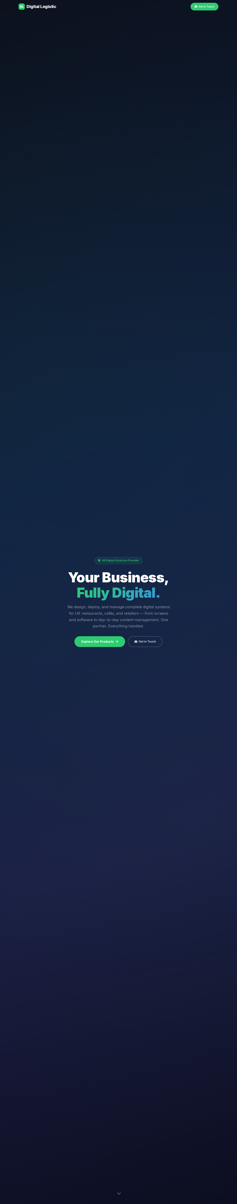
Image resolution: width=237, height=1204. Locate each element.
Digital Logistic (38, 6)
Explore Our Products (97, 641)
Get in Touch (147, 641)
